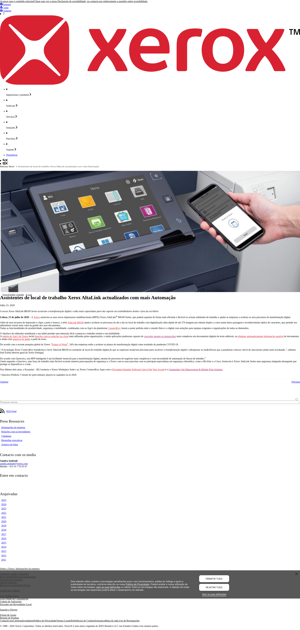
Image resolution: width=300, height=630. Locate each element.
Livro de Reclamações (129, 620)
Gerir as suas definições (214, 594)
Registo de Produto (9, 618)
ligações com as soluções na (51, 336)
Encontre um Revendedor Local (16, 604)
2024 (3, 504)
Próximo (296, 382)
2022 (3, 513)
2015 (3, 542)
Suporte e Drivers (8, 609)
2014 (3, 547)
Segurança (100, 620)
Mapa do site (111, 620)
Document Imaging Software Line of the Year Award (138, 369)
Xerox (37, 317)
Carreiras (17, 620)
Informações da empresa (13, 427)
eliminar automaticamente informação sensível (260, 336)
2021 (3, 517)
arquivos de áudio (21, 339)
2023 (3, 508)
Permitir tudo (214, 578)
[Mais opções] (150, 13)
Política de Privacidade (45, 620)
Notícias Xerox (7, 166)
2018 (3, 530)
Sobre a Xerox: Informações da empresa (20, 568)
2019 (3, 525)
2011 (3, 559)
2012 (3, 555)
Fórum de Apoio (8, 615)
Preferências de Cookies (83, 620)
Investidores (28, 620)
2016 (3, 538)
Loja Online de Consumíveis (14, 598)
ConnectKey (114, 328)
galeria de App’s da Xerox (15, 336)
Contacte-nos (6, 620)
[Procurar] (150, 160)
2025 (3, 500)
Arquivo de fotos (9, 444)
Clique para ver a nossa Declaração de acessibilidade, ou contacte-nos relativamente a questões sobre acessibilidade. (91, 1)
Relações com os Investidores (15, 431)
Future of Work (59, 344)
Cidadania (6, 436)
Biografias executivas (11, 440)
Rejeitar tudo (214, 587)
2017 (3, 534)
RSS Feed (11, 411)
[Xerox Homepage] (150, 84)
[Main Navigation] (150, 163)
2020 (3, 521)
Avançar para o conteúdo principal (17, 1)
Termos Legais (63, 620)
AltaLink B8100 (76, 322)
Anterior (4, 382)
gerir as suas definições (108, 587)
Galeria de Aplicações (11, 601)
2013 (3, 551)
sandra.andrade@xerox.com (14, 463)
